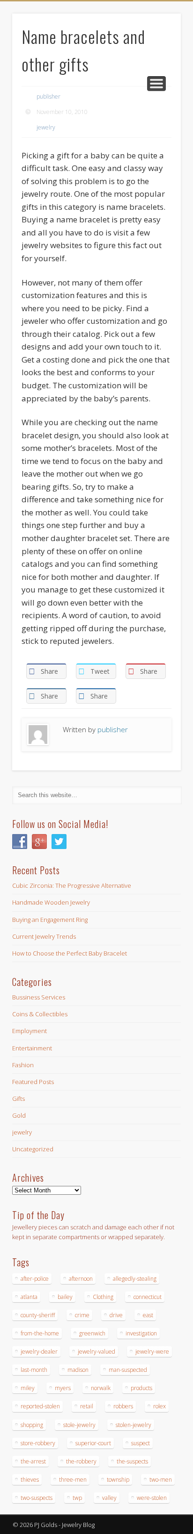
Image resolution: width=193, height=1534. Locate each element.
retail (86, 1406)
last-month (34, 1370)
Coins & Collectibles (39, 1014)
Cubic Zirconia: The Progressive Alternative (71, 885)
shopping (32, 1425)
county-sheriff (38, 1315)
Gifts (18, 1098)
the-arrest (33, 1461)
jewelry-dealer (39, 1352)
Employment (29, 1031)
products (141, 1388)
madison (78, 1370)
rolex (159, 1406)
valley (109, 1498)
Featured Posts (33, 1081)
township (118, 1480)
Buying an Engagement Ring (50, 919)
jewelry (46, 127)
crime (82, 1315)
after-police (35, 1279)
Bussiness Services (38, 997)
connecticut (148, 1297)
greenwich (92, 1333)
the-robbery (81, 1461)
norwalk (101, 1388)
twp (77, 1498)
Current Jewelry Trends (44, 936)
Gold (19, 1115)
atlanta (29, 1297)
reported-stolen (40, 1406)
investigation (141, 1333)
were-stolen (152, 1498)
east (148, 1315)
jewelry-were (152, 1352)
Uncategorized (32, 1149)
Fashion (23, 1065)
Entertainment (32, 1048)
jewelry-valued (96, 1352)
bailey (65, 1297)
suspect (140, 1443)
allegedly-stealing (134, 1279)
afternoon (81, 1279)
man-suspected (128, 1370)
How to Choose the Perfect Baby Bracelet (69, 953)
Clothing (103, 1297)
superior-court (93, 1443)
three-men (73, 1480)
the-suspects (132, 1461)
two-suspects (36, 1498)
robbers (123, 1406)
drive (116, 1315)
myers (63, 1388)
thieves (30, 1480)
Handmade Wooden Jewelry (51, 902)
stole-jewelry (79, 1425)
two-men (160, 1480)
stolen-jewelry (133, 1425)
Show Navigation (156, 83)
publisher (48, 96)
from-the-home (40, 1333)
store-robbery (38, 1443)
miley (28, 1388)
